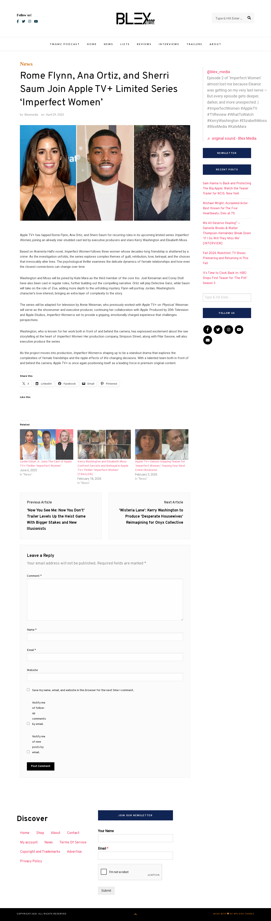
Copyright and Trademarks (40, 852)
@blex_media (218, 72)
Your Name (106, 831)
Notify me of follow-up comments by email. (39, 713)
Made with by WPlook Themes (233, 914)
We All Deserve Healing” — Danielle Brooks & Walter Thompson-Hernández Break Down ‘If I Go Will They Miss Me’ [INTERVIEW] (227, 233)
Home (92, 44)
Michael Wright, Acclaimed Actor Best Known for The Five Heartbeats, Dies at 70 (225, 208)
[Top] (135, 914)
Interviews (169, 44)
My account (29, 842)
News (108, 44)
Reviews (144, 44)
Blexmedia (31, 114)
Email (31, 650)
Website (32, 670)
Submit (106, 890)
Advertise (74, 852)
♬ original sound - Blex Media (231, 138)
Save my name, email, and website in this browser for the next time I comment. (83, 690)
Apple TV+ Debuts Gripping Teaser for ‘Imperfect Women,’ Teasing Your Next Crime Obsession (160, 466)
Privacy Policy (31, 861)
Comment (34, 576)
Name (32, 630)
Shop (40, 833)
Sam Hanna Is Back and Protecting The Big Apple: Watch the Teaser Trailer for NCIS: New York (227, 189)
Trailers (194, 44)
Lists (125, 44)
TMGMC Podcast (65, 44)
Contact (73, 833)
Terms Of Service (72, 842)
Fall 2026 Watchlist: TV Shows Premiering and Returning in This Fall (225, 258)
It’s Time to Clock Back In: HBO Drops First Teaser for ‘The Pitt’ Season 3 (225, 278)
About (215, 44)
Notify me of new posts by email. (38, 744)
